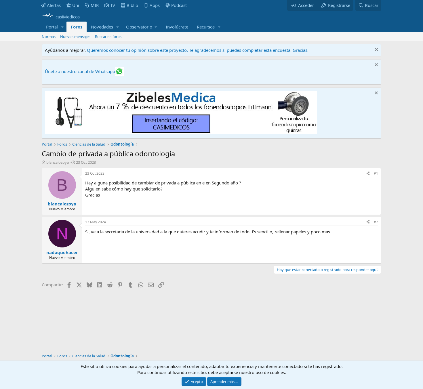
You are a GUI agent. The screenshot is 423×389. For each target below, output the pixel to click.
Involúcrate (177, 27)
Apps (155, 5)
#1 (376, 173)
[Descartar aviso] (375, 50)
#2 (376, 222)
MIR (95, 5)
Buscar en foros (108, 36)
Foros (76, 27)
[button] (62, 27)
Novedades (102, 27)
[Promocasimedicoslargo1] (181, 132)
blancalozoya (57, 162)
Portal (52, 27)
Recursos (206, 27)
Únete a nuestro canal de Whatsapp (80, 71)
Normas (49, 36)
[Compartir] (368, 173)
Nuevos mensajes (75, 36)
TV (112, 5)
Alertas (54, 5)
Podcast (179, 5)
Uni (75, 5)
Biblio (132, 5)
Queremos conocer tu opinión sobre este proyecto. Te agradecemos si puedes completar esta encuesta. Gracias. (197, 50)
